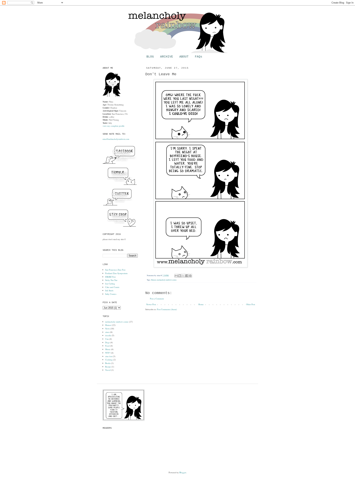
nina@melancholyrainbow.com (116, 139)
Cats (107, 338)
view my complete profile (113, 125)
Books (108, 363)
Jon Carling (110, 283)
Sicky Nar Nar (111, 280)
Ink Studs (109, 290)
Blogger (182, 472)
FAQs (198, 56)
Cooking (109, 359)
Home (201, 304)
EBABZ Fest (110, 276)
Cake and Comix (112, 287)
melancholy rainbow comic (167, 280)
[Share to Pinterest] (190, 276)
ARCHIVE (166, 56)
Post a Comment (157, 298)
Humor (153, 280)
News (107, 328)
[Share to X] (183, 276)
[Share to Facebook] (187, 276)
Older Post (250, 304)
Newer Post (151, 304)
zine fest (108, 356)
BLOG (150, 56)
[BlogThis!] (180, 276)
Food (107, 345)
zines (107, 332)
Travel (108, 370)
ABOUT (184, 56)
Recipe (108, 366)
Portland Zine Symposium (116, 273)
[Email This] (176, 276)
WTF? (107, 352)
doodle (108, 335)
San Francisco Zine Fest (115, 269)
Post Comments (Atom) (167, 309)
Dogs (107, 342)
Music (107, 349)
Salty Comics (110, 294)
